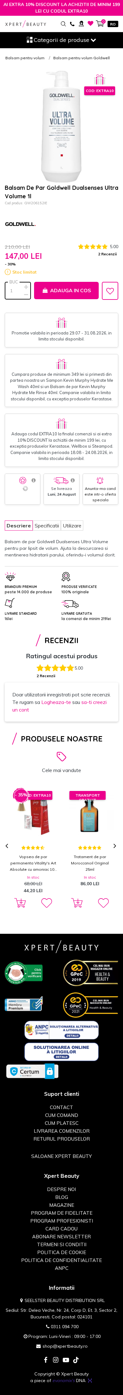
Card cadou (61, 1229)
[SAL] (61, 1029)
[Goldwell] (20, 225)
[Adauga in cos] (19, 903)
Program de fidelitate (61, 1213)
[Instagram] (55, 1360)
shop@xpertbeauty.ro (65, 1346)
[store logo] (26, 23)
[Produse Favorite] (91, 23)
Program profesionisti (61, 1221)
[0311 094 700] (72, 23)
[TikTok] (76, 1360)
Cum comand (61, 1115)
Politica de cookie (61, 1252)
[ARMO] (24, 1003)
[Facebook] (45, 1360)
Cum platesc (62, 1123)
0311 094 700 (65, 1326)
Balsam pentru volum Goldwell (81, 57)
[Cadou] (99, 79)
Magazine (61, 1205)
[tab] (19, 525)
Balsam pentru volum (24, 57)
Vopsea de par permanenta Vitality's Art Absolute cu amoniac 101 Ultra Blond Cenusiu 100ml (33, 863)
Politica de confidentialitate (61, 1260)
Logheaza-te (56, 702)
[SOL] (61, 1051)
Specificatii (47, 525)
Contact (61, 1107)
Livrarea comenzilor (62, 1131)
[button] (46, 903)
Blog (61, 1197)
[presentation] (7, 846)
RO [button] (113, 24)
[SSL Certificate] (32, 1071)
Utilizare (72, 525)
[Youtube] (66, 1360)
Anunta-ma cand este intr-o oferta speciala (100, 494)
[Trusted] (24, 972)
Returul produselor (61, 1139)
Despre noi (61, 1189)
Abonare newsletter (61, 1237)
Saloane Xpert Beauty (61, 1156)
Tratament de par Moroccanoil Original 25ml (90, 863)
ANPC (61, 1268)
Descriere (19, 525)
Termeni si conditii (61, 1244)
